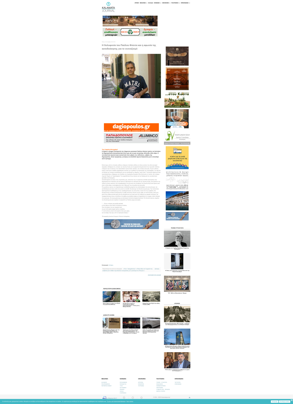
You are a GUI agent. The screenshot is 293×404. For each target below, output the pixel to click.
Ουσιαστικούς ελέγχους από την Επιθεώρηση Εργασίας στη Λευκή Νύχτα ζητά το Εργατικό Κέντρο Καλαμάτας (111, 331)
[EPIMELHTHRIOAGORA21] (177, 217)
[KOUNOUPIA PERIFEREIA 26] (177, 119)
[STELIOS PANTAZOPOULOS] (177, 181)
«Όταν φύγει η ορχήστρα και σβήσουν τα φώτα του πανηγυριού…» (177, 370)
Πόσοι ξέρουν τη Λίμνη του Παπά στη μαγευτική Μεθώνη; (111, 304)
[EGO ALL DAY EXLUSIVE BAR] (130, 21)
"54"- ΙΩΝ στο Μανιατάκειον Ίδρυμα (177, 293)
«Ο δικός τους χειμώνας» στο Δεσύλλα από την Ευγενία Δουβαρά (177, 271)
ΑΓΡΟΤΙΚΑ (140, 382)
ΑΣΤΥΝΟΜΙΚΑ (123, 387)
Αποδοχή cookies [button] (284, 401)
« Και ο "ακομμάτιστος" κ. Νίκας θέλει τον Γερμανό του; (138, 268)
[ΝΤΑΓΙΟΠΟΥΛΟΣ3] (131, 128)
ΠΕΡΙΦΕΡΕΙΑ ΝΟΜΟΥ (106, 385)
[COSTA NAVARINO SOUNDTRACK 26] (177, 79)
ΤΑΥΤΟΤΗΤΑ (177, 382)
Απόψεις (111, 265)
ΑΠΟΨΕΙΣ (122, 389)
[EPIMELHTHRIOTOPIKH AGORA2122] (131, 224)
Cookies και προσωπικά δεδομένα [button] (116, 401)
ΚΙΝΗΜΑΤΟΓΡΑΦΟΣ (161, 385)
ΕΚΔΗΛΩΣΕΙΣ (159, 384)
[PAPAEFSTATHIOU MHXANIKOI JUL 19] (177, 201)
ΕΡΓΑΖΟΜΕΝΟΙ (123, 382)
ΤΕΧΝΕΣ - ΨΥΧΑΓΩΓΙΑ (161, 382)
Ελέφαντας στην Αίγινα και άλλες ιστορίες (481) (151, 304)
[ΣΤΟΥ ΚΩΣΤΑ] (177, 100)
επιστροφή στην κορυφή (154, 275)
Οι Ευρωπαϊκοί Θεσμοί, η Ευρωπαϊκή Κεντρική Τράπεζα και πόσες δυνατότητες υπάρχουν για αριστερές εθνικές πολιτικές (177, 347)
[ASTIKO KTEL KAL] (177, 158)
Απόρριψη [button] (274, 401)
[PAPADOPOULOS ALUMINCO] (131, 138)
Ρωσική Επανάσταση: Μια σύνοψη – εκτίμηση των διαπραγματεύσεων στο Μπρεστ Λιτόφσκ (177, 324)
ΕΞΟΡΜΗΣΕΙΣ (123, 393)
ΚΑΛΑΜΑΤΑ (104, 382)
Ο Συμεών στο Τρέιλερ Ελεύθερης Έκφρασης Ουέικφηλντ (177, 248)
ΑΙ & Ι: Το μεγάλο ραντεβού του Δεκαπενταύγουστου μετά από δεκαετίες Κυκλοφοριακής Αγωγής (151, 331)
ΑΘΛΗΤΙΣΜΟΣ (159, 387)
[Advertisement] (131, 110)
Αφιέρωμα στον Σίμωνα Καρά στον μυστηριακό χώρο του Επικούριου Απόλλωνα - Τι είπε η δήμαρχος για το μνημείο (131, 331)
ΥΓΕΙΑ (121, 385)
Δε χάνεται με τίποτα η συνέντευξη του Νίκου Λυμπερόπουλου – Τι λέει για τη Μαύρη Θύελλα (131, 305)
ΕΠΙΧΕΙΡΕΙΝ (141, 384)
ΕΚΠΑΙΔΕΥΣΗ (123, 384)
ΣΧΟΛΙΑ (122, 391)
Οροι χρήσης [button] (129, 401)
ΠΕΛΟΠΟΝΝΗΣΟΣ (105, 384)
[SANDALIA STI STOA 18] (177, 56)
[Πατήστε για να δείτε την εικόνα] (131, 76)
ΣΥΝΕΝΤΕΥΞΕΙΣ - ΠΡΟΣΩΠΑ (163, 389)
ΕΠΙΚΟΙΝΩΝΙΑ (178, 384)
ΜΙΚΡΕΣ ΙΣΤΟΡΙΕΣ (160, 391)
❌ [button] (292, 400)
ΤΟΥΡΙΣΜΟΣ (141, 385)
